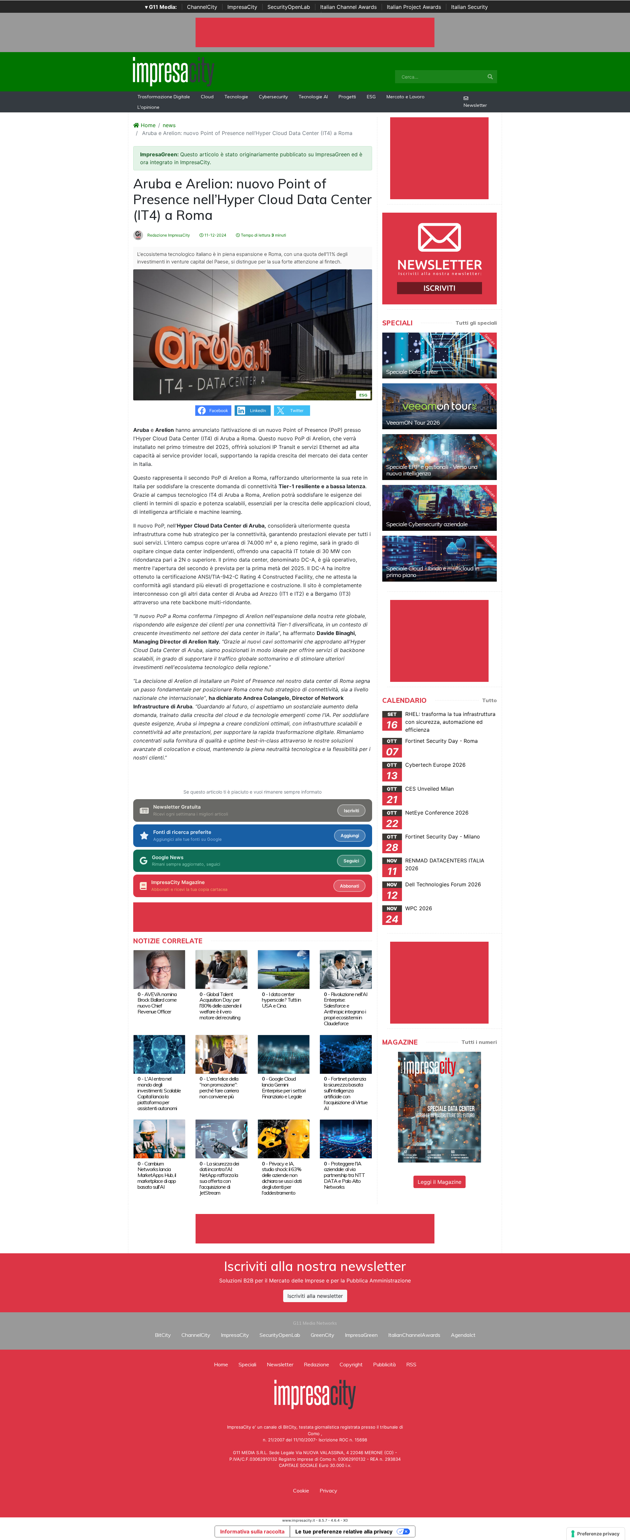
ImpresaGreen (361, 1335)
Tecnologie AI (313, 97)
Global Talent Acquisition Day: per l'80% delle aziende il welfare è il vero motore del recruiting (220, 1006)
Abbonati (349, 886)
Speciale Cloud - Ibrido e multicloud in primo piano (432, 572)
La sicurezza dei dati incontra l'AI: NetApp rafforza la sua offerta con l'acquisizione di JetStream (219, 1178)
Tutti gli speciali (476, 322)
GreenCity (322, 1335)
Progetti (347, 97)
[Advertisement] (315, 1228)
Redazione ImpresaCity (168, 235)
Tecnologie (236, 97)
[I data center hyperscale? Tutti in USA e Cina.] (283, 969)
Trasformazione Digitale (163, 97)
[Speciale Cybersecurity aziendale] (439, 508)
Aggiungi (350, 835)
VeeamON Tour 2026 (413, 422)
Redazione (316, 1364)
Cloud (207, 97)
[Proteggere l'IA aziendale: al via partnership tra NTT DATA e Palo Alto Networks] (345, 1138)
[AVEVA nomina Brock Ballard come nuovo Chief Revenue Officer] (159, 969)
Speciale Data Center (412, 371)
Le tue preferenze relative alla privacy (343, 1531)
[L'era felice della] (221, 1053)
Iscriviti (351, 810)
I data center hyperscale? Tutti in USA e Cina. (281, 1000)
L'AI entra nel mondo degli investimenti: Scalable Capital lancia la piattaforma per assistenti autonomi (159, 1093)
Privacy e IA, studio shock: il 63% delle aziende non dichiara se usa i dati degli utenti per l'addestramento (282, 1178)
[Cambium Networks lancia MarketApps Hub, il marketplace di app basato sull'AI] (159, 1138)
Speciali (247, 1364)
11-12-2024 (214, 235)
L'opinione (148, 107)
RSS (411, 1364)
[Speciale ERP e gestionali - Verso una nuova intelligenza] (439, 457)
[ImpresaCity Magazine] (439, 1107)
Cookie (301, 1490)
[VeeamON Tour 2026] (439, 406)
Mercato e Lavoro (406, 97)
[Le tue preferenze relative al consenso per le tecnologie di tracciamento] (596, 1534)
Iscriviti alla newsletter (315, 1296)
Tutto (489, 700)
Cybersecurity (273, 97)
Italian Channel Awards (348, 7)
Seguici (351, 860)
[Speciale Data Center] (439, 355)
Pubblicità (384, 1364)
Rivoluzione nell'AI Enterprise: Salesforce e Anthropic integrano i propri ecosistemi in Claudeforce (345, 1009)
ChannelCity (202, 7)
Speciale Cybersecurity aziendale (427, 524)
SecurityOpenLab (288, 7)
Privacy (328, 1490)
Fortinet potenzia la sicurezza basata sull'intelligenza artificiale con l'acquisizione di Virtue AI (346, 1093)
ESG (371, 97)
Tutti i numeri (479, 1042)
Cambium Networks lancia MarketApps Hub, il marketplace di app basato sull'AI (156, 1175)
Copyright (351, 1364)
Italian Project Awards (414, 7)
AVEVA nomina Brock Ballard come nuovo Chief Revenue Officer (157, 1003)
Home (147, 125)
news (169, 125)
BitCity (163, 1335)
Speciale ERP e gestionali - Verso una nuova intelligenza (431, 470)
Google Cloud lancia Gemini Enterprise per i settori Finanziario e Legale (283, 1087)
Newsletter (475, 105)
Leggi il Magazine (439, 1182)
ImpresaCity (242, 7)
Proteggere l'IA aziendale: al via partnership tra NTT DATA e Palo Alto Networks (344, 1175)
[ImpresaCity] (173, 71)
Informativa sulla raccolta (252, 1531)
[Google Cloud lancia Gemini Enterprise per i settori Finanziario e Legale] (283, 1053)
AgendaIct (463, 1335)
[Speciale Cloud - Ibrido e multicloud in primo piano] (439, 559)
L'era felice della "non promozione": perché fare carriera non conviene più (219, 1087)
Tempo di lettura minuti (263, 235)
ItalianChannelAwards (414, 1335)
